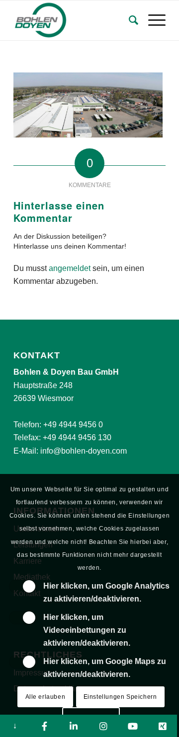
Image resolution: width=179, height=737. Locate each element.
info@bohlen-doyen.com (83, 451)
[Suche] (128, 20)
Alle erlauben (45, 696)
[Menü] (152, 20)
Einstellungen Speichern (120, 696)
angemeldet (69, 268)
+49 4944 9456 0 (73, 424)
